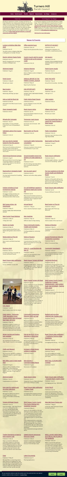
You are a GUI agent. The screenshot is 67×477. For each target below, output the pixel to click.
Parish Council (18, 14)
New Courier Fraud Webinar (11, 216)
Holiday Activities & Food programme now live (10, 188)
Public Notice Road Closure (32, 99)
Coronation (48, 216)
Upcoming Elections (51, 260)
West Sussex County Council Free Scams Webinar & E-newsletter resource (32, 404)
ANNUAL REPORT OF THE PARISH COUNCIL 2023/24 (32, 79)
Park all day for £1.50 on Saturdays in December (31, 335)
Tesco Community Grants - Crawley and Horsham (32, 226)
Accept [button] (61, 474)
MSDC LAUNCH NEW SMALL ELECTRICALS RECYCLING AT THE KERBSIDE (53, 436)
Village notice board (51, 109)
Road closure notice (30, 109)
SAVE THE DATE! (50, 79)
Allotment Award (8, 69)
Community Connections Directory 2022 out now (31, 315)
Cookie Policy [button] (23, 475)
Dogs (4, 455)
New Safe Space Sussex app (53, 402)
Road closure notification (52, 156)
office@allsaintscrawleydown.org (49, 30)
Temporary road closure (31, 119)
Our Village (46, 14)
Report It (32, 14)
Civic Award (6, 306)
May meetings (28, 216)
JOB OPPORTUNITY (29, 89)
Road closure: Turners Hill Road (33, 260)
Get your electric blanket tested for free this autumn (11, 142)
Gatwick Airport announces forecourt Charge (32, 435)
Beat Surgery (7, 89)
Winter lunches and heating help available (11, 335)
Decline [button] (52, 474)
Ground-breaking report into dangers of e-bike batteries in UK (33, 157)
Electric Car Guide (8, 225)
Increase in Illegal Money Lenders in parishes (31, 350)
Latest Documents (29, 455)
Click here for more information (42, 33)
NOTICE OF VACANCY (51, 45)
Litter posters (49, 99)
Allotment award (8, 377)
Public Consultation (51, 131)
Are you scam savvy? (30, 171)
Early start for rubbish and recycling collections (11, 388)
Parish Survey (7, 79)
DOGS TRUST (49, 387)
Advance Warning (29, 69)
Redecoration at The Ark (10, 237)
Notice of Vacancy (29, 237)
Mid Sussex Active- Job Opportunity (9, 205)
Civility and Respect (9, 349)
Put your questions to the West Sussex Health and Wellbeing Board (54, 173)
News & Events (38, 14)
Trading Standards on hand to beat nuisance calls (12, 435)
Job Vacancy (48, 57)
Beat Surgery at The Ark (31, 131)
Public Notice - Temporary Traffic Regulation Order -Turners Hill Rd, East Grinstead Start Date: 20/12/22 (12, 317)
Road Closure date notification (54, 188)
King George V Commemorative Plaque (31, 361)
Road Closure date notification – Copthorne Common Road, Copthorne (54, 336)
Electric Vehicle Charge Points (12, 57)
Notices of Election (50, 225)
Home (12, 14)
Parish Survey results (51, 69)
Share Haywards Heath (10, 109)
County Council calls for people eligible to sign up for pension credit (33, 59)
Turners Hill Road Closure (10, 402)
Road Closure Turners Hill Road (33, 280)
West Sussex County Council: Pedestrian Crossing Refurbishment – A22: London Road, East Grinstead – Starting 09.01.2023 (54, 284)
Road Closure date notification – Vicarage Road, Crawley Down (54, 378)
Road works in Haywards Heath (12, 171)
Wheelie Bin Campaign (10, 119)
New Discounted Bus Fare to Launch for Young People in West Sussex (53, 121)
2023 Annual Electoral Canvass (12, 156)
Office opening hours (30, 45)
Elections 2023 (7, 248)
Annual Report (28, 204)
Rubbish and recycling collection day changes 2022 (53, 315)
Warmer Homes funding (52, 349)
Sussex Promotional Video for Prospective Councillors (54, 238)
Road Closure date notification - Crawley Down (33, 388)
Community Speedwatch (52, 248)
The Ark (26, 14)
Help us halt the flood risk (10, 99)
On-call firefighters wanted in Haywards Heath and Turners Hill (33, 189)
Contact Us (54, 14)
